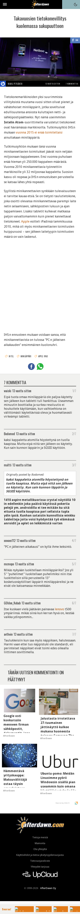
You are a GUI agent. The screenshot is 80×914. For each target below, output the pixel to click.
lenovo (59, 609)
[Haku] (66, 4)
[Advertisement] (40, 283)
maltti (7, 465)
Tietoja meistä (40, 837)
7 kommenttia (72, 83)
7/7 (74, 634)
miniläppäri (26, 356)
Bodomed (9, 433)
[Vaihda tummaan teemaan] (75, 4)
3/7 (74, 465)
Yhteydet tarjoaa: (40, 866)
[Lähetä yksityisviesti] (27, 84)
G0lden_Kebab (12, 603)
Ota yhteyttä (40, 849)
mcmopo (9, 564)
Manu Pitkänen (15, 83)
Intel (11, 356)
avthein (8, 634)
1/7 (74, 390)
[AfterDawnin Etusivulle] (40, 4)
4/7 (74, 540)
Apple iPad (43, 356)
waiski (7, 390)
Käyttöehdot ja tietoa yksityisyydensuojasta (40, 854)
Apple (25, 221)
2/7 (74, 433)
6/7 (74, 603)
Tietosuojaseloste (40, 860)
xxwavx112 (10, 540)
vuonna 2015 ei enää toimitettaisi (39, 132)
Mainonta (40, 843)
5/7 (74, 564)
